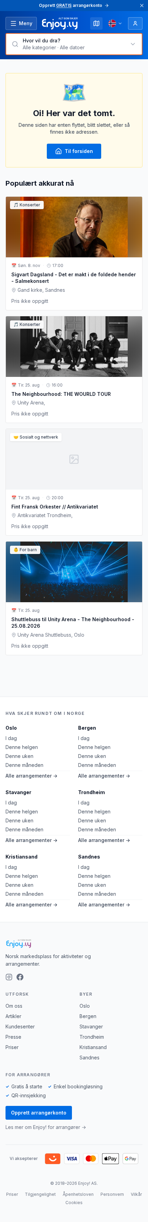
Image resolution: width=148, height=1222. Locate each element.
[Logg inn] (135, 23)
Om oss (14, 1006)
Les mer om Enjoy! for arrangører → (46, 1127)
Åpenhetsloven (78, 1194)
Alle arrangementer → (31, 776)
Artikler (13, 1016)
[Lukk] (142, 5)
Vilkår (136, 1194)
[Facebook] (20, 977)
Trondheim (91, 792)
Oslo (11, 728)
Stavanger (18, 792)
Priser (12, 1047)
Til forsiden (79, 151)
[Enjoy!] (74, 943)
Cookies (74, 1202)
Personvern (112, 1194)
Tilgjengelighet (40, 1194)
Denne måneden (24, 765)
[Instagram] (9, 977)
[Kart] (96, 23)
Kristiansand (22, 857)
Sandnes (89, 857)
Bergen (87, 728)
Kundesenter (20, 1026)
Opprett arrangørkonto (38, 1113)
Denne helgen (22, 747)
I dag (11, 738)
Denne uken (19, 756)
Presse (13, 1037)
